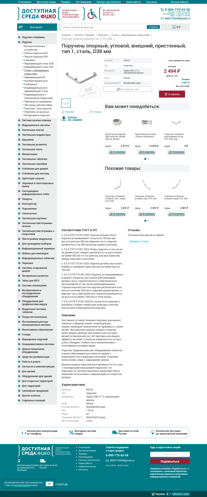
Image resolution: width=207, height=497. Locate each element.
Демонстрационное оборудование (33, 350)
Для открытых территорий (37, 381)
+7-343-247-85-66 (182, 14)
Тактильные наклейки (34, 163)
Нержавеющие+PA (34, 77)
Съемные (29, 60)
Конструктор (29, 203)
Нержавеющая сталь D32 (38, 66)
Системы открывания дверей (34, 269)
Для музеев (28, 371)
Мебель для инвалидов (35, 253)
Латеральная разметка (35, 275)
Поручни (27, 42)
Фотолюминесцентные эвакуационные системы (36, 323)
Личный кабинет (180, 1)
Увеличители (29, 213)
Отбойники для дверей (35, 168)
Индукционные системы (36, 125)
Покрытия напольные (34, 316)
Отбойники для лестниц (35, 173)
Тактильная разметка (34, 144)
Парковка (27, 263)
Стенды (26, 334)
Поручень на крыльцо (36, 111)
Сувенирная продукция (35, 390)
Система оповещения (34, 285)
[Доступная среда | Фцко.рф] (38, 13)
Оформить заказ (181, 493)
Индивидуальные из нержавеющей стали (36, 89)
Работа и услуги (31, 361)
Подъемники (29, 208)
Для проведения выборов (36, 243)
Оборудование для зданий (37, 376)
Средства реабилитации (36, 356)
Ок (49, 483)
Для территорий (31, 385)
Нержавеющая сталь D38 (38, 63)
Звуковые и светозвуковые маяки (37, 185)
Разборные (30, 84)
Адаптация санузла (33, 178)
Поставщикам (83, 1)
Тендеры (65, 1)
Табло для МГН (30, 280)
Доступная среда (46, 1)
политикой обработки (176, 471)
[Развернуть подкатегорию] (19, 37)
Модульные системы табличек (34, 310)
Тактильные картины (34, 218)
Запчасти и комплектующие (38, 366)
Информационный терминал (38, 248)
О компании (24, 1)
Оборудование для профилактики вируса (34, 303)
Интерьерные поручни (37, 115)
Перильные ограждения (38, 101)
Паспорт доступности (109, 1)
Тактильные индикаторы (36, 134)
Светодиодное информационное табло (35, 193)
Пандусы (27, 198)
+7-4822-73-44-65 (182, 15)
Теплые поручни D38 (36, 56)
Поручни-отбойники (33, 37)
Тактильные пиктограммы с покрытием (38, 232)
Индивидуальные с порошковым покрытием (38, 96)
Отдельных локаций (33, 400)
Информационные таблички (38, 258)
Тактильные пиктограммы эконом (37, 225)
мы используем (22, 485)
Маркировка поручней (35, 339)
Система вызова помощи (36, 120)
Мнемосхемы (29, 154)
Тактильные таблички (34, 158)
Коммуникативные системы (38, 344)
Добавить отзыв (138, 241)
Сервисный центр (87, 466)
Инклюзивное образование (37, 329)
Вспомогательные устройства (34, 47)
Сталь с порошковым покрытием (36, 72)
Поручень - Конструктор (38, 108)
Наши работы (133, 1)
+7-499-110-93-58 (182, 12)
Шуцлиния (28, 139)
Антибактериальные (35, 80)
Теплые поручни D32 (36, 53)
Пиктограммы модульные (37, 238)
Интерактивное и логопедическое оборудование (31, 293)
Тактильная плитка (33, 129)
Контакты (151, 1)
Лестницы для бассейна (38, 104)
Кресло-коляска (31, 395)
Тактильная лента (32, 149)
